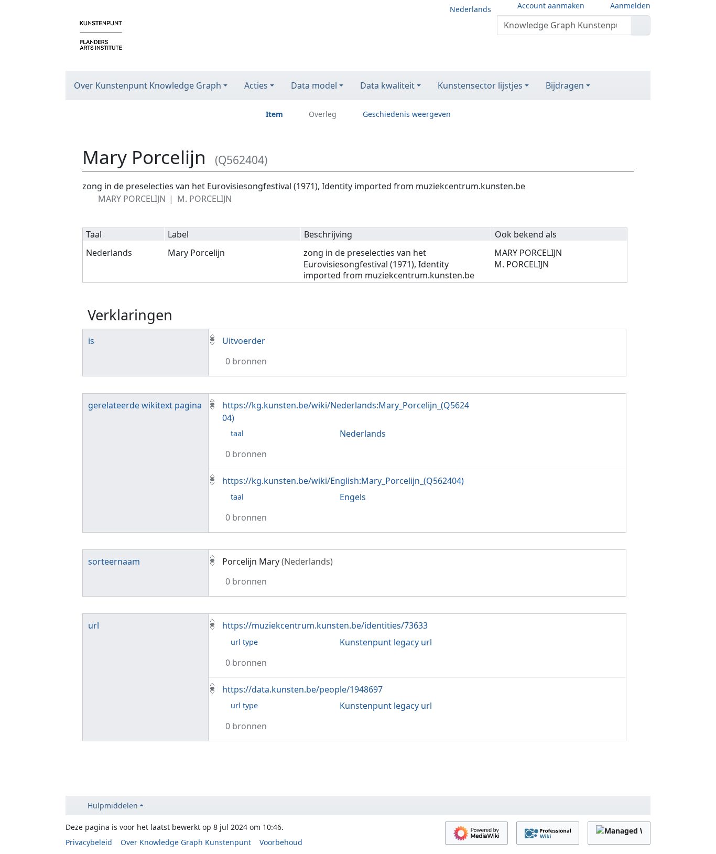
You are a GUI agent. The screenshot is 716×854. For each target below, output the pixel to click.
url (93, 625)
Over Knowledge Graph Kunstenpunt (186, 842)
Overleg (323, 114)
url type (244, 642)
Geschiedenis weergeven (407, 114)
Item (274, 114)
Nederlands (470, 9)
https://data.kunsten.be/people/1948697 (302, 689)
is (91, 341)
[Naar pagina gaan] (640, 25)
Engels (353, 497)
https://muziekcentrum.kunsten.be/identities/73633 (325, 625)
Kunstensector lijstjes (480, 85)
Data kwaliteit (387, 85)
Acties (256, 85)
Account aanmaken (550, 5)
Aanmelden (630, 5)
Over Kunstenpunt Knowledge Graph (147, 85)
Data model (314, 85)
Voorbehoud (280, 842)
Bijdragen (565, 85)
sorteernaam (114, 561)
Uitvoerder (243, 341)
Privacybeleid (89, 842)
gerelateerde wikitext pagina (145, 405)
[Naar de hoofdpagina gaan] (101, 34)
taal (237, 433)
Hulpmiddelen (113, 805)
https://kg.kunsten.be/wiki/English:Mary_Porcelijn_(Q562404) (343, 481)
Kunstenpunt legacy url (386, 642)
